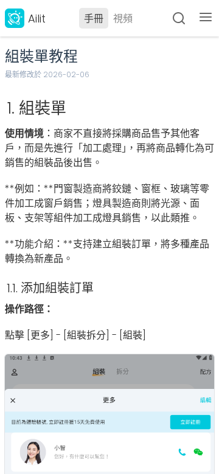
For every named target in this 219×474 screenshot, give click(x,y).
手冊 (93, 19)
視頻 (123, 19)
